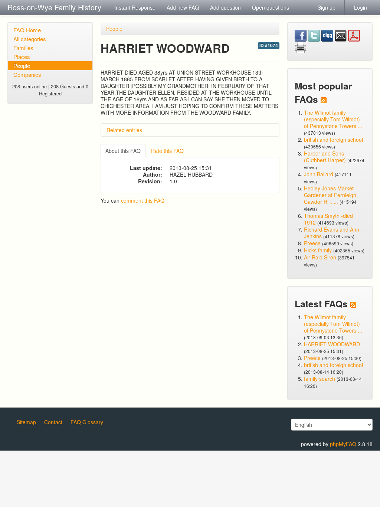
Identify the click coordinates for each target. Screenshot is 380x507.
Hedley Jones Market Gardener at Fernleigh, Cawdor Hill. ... (331, 194)
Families (23, 48)
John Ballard (318, 174)
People (21, 65)
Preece (312, 243)
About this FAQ (123, 150)
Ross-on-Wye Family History (54, 7)
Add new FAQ (183, 7)
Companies (27, 74)
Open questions (270, 7)
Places (21, 56)
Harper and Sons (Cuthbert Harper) (325, 157)
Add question (225, 7)
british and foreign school (333, 139)
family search (320, 378)
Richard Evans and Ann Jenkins (331, 233)
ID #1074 (268, 45)
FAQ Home (27, 30)
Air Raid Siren (320, 257)
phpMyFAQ (343, 444)
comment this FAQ (142, 200)
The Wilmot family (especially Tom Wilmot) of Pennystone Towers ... (333, 119)
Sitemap (26, 422)
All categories (29, 39)
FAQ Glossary (87, 422)
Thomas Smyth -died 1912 (328, 219)
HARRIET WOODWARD (332, 344)
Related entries (124, 130)
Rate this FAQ (167, 150)
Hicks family (318, 250)
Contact (53, 422)
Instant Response (134, 7)
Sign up (326, 7)
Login (360, 7)
